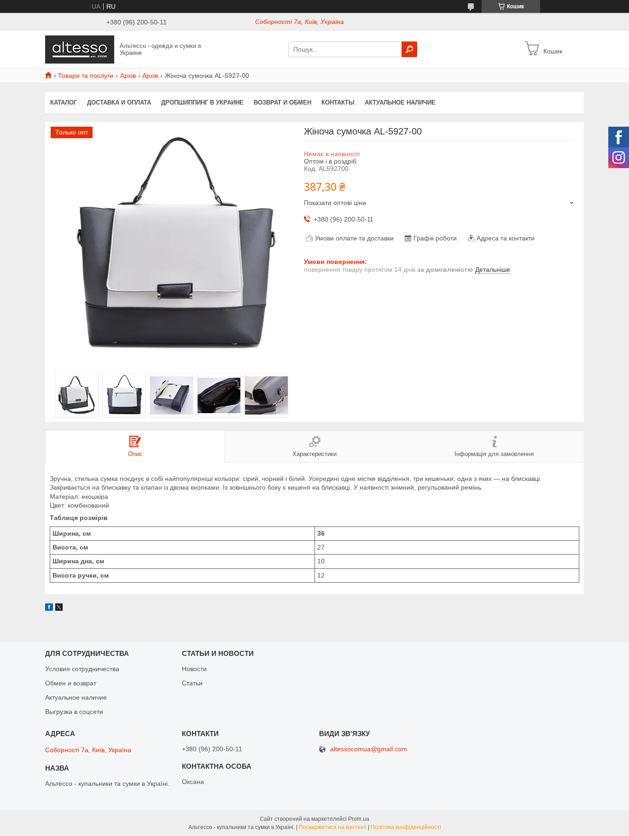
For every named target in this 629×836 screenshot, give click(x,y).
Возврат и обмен (282, 102)
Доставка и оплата (119, 102)
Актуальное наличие (400, 102)
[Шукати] (409, 49)
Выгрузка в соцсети (74, 711)
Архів (128, 75)
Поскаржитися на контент (333, 827)
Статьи (192, 683)
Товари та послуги (85, 75)
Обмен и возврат (70, 683)
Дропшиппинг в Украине (202, 102)
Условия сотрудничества (82, 668)
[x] (59, 608)
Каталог (63, 102)
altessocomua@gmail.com (368, 749)
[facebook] (49, 608)
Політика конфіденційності (406, 827)
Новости (194, 668)
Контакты (338, 102)
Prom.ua (358, 819)
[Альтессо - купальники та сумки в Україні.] (79, 49)
